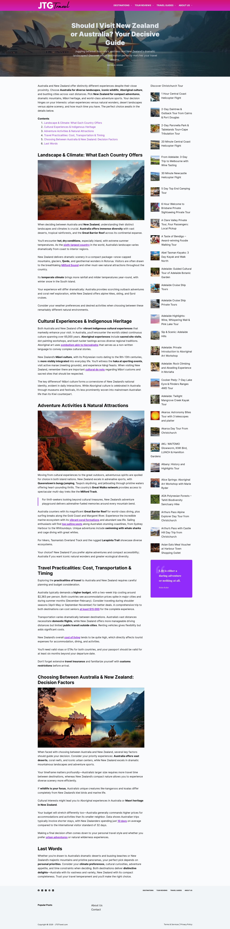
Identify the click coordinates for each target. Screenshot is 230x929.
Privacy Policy (186, 924)
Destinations (121, 5)
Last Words (51, 143)
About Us (184, 5)
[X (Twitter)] (42, 890)
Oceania (119, 65)
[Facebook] (39, 890)
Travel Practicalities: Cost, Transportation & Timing (74, 135)
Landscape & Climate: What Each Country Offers (73, 122)
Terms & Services (171, 924)
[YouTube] (53, 890)
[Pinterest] (49, 890)
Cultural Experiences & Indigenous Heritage (70, 126)
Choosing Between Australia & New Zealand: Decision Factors (81, 139)
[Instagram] (46, 890)
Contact (96, 909)
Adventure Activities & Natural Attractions (69, 131)
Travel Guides (165, 5)
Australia (111, 65)
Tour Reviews (143, 5)
